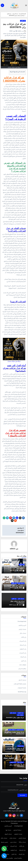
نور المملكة (14, 808)
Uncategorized (22, 621)
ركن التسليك (23, 645)
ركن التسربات (22, 641)
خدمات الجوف (8, 834)
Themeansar (14, 823)
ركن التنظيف (23, 649)
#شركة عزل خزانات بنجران (16, 35)
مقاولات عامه (22, 664)
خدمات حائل (21, 583)
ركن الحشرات (22, 653)
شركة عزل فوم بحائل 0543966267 (14, 586)
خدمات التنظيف (18, 834)
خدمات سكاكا (22, 842)
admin (19, 31)
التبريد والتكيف (22, 625)
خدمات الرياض (22, 629)
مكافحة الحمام (22, 668)
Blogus (25, 821)
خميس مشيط (4, 842)
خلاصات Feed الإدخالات (20, 684)
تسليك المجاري (17, 830)
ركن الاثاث (23, 637)
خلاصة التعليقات (22, 688)
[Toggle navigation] (26, 5)
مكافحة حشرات (9, 858)
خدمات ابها (8, 830)
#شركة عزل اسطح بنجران (18, 33)
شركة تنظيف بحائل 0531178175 (15, 717)
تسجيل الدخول (22, 680)
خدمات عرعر (13, 842)
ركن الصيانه (23, 657)
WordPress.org (22, 691)
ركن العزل (23, 20)
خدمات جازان (13, 838)
